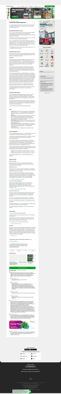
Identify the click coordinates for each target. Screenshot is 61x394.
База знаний (22, 6)
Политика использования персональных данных (30, 387)
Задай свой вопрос (13, 241)
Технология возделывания (13, 21)
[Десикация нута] (13, 235)
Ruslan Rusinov (14, 278)
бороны (17, 244)
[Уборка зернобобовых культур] (16, 223)
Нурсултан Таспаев (15, 282)
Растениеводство (23, 245)
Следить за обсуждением (22, 270)
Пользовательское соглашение (26, 384)
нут (26, 244)
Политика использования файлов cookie (30, 386)
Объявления (31, 6)
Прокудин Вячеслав (15, 295)
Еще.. (40, 6)
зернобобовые (22, 244)
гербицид (20, 203)
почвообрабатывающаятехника (15, 245)
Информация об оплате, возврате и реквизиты (30, 385)
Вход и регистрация (49, 6)
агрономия (13, 244)
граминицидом (25, 206)
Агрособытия (36, 6)
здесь (31, 239)
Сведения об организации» (30, 388)
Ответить (11, 277)
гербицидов (12, 197)
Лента (18, 6)
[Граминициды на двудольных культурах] (17, 179)
